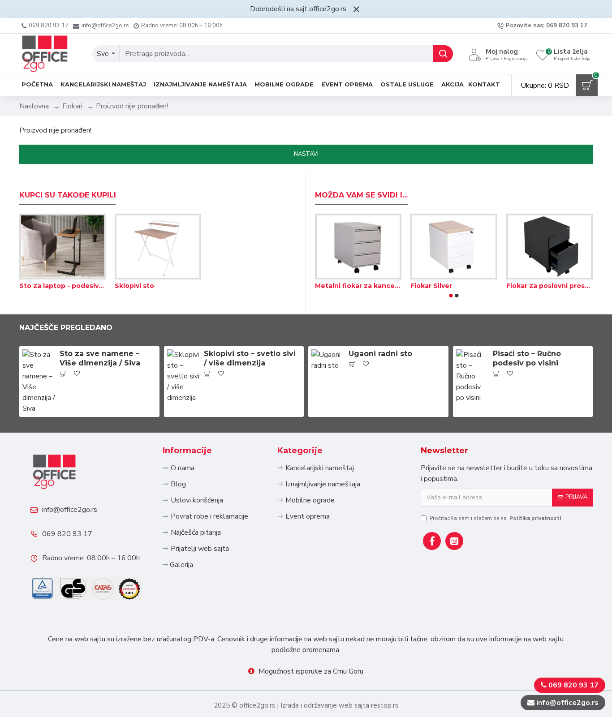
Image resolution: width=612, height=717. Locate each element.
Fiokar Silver (431, 286)
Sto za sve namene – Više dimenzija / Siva (100, 358)
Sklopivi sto (134, 286)
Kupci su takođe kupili (67, 195)
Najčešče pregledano (65, 327)
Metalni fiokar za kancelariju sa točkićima (358, 286)
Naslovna (34, 106)
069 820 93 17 (67, 534)
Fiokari (72, 106)
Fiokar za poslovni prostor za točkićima (549, 286)
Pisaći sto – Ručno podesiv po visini (527, 358)
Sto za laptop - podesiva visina (62, 286)
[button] (451, 295)
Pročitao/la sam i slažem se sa (495, 518)
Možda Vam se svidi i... (361, 195)
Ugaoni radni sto (380, 353)
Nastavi (306, 154)
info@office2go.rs (69, 510)
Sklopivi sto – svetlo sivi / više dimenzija (250, 358)
